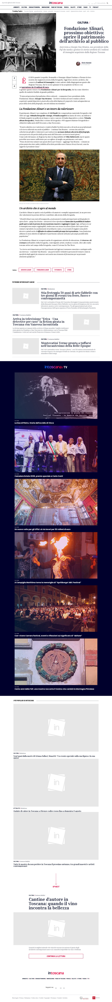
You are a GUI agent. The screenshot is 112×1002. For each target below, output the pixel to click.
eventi (68, 11)
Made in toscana (56, 7)
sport (84, 11)
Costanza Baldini (25, 315)
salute (73, 7)
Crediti (41, 998)
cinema (45, 11)
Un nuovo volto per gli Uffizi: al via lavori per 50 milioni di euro (42, 529)
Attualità (16, 808)
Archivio (65, 998)
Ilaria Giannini (86, 63)
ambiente (16, 7)
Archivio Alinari (26, 270)
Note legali (15, 998)
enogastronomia (34, 7)
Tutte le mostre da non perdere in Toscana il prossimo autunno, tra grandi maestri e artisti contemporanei (53, 865)
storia (69, 270)
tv (90, 7)
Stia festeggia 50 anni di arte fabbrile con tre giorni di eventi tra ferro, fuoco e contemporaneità (69, 295)
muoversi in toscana (59, 11)
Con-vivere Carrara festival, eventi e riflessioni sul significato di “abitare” (48, 635)
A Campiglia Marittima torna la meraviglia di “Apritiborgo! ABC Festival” (48, 582)
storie (79, 7)
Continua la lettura (56, 956)
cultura (24, 7)
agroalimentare (38, 11)
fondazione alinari (43, 270)
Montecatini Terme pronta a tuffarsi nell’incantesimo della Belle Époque (66, 344)
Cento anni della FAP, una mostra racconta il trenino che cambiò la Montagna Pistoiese (54, 689)
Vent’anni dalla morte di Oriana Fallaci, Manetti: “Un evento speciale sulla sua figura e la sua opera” (54, 757)
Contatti (59, 998)
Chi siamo (53, 998)
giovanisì (50, 11)
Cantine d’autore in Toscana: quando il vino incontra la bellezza (53, 903)
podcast (96, 7)
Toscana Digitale (28, 11)
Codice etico (35, 998)
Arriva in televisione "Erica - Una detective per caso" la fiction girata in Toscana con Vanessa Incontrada (38, 321)
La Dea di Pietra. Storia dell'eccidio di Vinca (34, 423)
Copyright (47, 998)
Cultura (83, 22)
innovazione (46, 7)
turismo (92, 11)
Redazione (51, 289)
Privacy (22, 998)
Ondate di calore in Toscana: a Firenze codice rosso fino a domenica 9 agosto (47, 811)
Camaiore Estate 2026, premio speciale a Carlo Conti (39, 476)
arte (88, 11)
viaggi (85, 7)
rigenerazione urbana (76, 11)
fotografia (58, 270)
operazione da (35, 87)
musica (66, 7)
